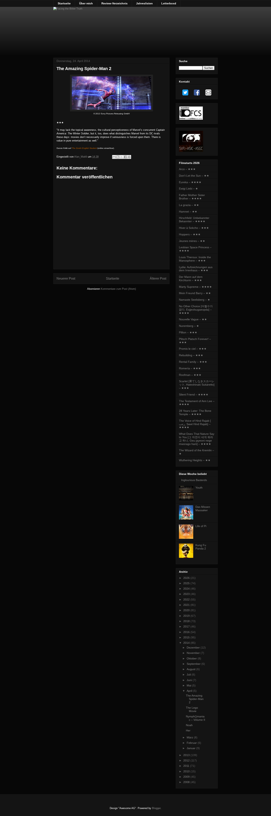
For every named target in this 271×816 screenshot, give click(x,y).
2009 (186, 776)
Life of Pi (200, 526)
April (190, 690)
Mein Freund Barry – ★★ (195, 293)
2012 (186, 760)
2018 (186, 621)
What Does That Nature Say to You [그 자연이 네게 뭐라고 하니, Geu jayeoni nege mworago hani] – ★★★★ (196, 438)
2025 (186, 583)
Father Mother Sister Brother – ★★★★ (192, 196)
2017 (186, 626)
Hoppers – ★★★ (190, 234)
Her (188, 730)
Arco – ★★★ (187, 169)
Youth (199, 487)
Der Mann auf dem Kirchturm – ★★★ (191, 278)
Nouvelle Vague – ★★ (193, 319)
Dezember (194, 647)
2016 (186, 632)
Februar (192, 742)
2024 (186, 588)
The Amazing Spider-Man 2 (195, 699)
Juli (189, 674)
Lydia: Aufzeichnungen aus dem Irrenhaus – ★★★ (195, 269)
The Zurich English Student (84, 148)
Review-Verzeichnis (114, 3)
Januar (191, 748)
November (194, 652)
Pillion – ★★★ (188, 332)
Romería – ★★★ (190, 368)
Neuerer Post (66, 278)
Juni (190, 680)
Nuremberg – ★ (189, 325)
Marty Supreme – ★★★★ (195, 286)
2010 (186, 771)
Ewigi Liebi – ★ (188, 188)
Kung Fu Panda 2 (200, 547)
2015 (186, 637)
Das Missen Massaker (202, 508)
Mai (189, 685)
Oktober (192, 658)
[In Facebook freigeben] (125, 157)
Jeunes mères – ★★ (192, 240)
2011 (186, 765)
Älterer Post (158, 278)
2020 (186, 610)
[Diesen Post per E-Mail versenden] (114, 157)
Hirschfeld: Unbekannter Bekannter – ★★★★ (194, 219)
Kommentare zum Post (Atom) (118, 288)
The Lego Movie (192, 709)
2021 (186, 604)
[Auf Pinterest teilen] (129, 157)
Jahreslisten (144, 3)
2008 (186, 782)
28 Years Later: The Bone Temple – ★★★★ (195, 412)
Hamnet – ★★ (188, 211)
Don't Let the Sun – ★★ (194, 175)
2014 (186, 642)
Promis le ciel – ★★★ (193, 348)
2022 (186, 599)
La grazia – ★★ (189, 205)
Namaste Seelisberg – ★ (194, 299)
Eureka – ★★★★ (190, 182)
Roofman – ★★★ (190, 374)
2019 (186, 615)
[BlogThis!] (118, 157)
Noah (189, 725)
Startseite (64, 3)
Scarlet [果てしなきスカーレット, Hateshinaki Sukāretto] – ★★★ (196, 385)
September (194, 663)
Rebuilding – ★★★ (191, 355)
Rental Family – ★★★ (193, 361)
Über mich (86, 3)
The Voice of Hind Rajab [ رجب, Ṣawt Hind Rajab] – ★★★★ (195, 424)
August (191, 669)
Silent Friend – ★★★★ (193, 394)
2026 (186, 577)
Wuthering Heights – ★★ (194, 460)
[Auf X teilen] (122, 157)
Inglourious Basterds (194, 480)
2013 (186, 755)
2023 (186, 594)
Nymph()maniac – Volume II (195, 718)
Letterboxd (168, 3)
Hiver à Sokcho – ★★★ (194, 227)
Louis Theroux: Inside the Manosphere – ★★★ (195, 259)
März (190, 737)
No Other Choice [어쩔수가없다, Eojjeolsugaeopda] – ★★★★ (196, 310)
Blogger (156, 808)
